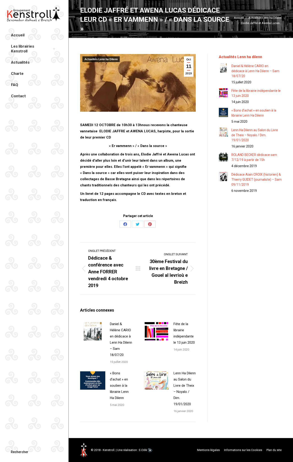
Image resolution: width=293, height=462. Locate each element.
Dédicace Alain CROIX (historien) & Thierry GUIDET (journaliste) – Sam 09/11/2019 (256, 179)
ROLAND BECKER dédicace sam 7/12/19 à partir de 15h (254, 157)
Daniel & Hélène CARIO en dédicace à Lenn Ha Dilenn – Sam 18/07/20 (121, 339)
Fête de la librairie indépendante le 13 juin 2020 (184, 333)
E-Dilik (143, 450)
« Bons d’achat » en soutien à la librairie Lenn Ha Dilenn (119, 385)
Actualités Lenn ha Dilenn (101, 59)
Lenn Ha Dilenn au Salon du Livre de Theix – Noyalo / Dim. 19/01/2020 (185, 388)
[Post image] (92, 331)
